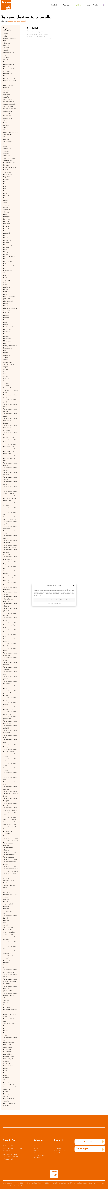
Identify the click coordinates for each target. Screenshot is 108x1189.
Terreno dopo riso (9, 866)
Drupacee (6, 1007)
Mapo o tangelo (8, 245)
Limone (6, 228)
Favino (5, 186)
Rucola (5, 353)
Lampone (6, 219)
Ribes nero (7, 339)
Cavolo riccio (7, 113)
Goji (4, 1021)
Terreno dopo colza (10, 836)
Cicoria (5, 130)
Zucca (5, 890)
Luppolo (6, 1028)
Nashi (5, 263)
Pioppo (5, 303)
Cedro (5, 123)
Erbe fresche (7, 930)
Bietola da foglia (9, 78)
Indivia (5, 214)
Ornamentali (7, 911)
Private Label (58, 1153)
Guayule (6, 1061)
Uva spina (6, 878)
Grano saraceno (8, 1066)
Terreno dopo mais (10, 855)
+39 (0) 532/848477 (11, 1154)
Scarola (5, 357)
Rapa (5, 334)
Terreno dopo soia (9, 873)
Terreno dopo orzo (9, 857)
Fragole (6, 1094)
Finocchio (6, 193)
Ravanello (6, 336)
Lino (4, 231)
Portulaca (6, 324)
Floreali (5, 901)
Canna (5, 1096)
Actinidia (6, 34)
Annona (6, 45)
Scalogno (6, 355)
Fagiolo (6, 179)
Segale (5, 367)
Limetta (6, 226)
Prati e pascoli (8, 327)
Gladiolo (6, 212)
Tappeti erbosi (8, 388)
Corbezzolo (7, 148)
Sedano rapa (7, 362)
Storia (35, 1148)
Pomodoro (7, 317)
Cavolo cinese (8, 106)
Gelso (5, 202)
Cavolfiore (6, 97)
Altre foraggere (8, 1042)
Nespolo (6, 268)
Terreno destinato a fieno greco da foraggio (10, 578)
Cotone (6, 153)
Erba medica (7, 174)
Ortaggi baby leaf (9, 1087)
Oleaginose (7, 965)
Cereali (5, 925)
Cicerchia (6, 1089)
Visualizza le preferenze (67, 600)
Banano (6, 62)
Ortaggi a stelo (8, 1084)
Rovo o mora (7, 350)
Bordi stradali (8, 85)
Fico (4, 188)
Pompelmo (7, 320)
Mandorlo (6, 242)
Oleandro (6, 280)
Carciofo (6, 90)
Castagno (6, 95)
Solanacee (6, 1063)
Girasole (6, 207)
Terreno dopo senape (10, 871)
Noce (5, 278)
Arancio (6, 50)
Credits (20, 1185)
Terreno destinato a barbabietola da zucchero (10, 427)
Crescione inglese (9, 158)
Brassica (6, 88)
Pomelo (6, 315)
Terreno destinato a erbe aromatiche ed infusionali (10, 981)
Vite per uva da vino (10, 885)
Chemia (4, 21)
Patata (5, 289)
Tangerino (6, 385)
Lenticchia (6, 224)
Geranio (6, 205)
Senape (6, 369)
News (88, 5)
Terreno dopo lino (9, 852)
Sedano (6, 360)
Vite (4, 923)
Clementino (7, 141)
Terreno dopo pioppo (10, 859)
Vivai (5, 887)
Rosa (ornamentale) (10, 346)
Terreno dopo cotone (10, 838)
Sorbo (5, 374)
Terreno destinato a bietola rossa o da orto (10, 458)
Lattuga (6, 221)
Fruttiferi (6, 962)
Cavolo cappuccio (9, 104)
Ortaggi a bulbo (8, 904)
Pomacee (6, 906)
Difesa (56, 1146)
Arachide (6, 48)
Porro (5, 322)
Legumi (6, 1082)
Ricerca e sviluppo (39, 1155)
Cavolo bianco (8, 99)
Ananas (6, 1000)
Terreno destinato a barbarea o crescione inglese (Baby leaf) (10, 435)
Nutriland (78, 5)
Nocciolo (6, 275)
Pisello (5, 306)
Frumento (7, 198)
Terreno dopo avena (10, 826)
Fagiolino (6, 177)
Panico (5, 1070)
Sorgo (5, 376)
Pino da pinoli (8, 301)
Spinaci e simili (8, 934)
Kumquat (6, 216)
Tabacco (6, 383)
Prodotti (54, 5)
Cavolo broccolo (9, 102)
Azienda (66, 5)
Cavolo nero (7, 111)
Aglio (5, 36)
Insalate (6, 920)
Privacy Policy (57, 603)
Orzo (5, 285)
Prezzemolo (7, 329)
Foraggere (7, 960)
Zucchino (6, 892)
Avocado (6, 1002)
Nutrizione (57, 1148)
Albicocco (6, 43)
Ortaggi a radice (9, 932)
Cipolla (5, 137)
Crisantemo (7, 160)
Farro (5, 181)
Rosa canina (7, 348)
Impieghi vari (7, 1054)
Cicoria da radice (9, 1080)
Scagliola (6, 1077)
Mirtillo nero (7, 259)
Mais (4, 235)
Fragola (6, 195)
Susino (5, 381)
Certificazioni (38, 1153)
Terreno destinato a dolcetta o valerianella (10, 552)
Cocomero (7, 144)
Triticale (6, 876)
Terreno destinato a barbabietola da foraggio (10, 420)
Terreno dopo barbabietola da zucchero (8, 831)
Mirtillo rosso (7, 261)
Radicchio (6, 331)
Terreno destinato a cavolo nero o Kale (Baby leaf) (10, 498)
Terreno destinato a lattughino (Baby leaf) (10, 625)
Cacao (5, 1005)
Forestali (6, 908)
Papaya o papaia (9, 1033)
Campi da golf (8, 1059)
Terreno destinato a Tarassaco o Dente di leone (10, 793)
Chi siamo (36, 1146)
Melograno (7, 252)
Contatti (96, 5)
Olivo (5, 282)
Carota (5, 92)
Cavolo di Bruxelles (9, 109)
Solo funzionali (53, 600)
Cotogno (6, 151)
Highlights (37, 1157)
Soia (4, 371)
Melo (5, 249)
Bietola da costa (9, 76)
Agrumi (6, 899)
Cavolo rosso (7, 116)
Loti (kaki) (6, 233)
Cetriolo (6, 125)
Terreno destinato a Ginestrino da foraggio (10, 599)
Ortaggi (6, 967)
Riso (4, 343)
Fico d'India (7, 191)
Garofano (6, 200)
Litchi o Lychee (8, 1026)
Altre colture (7, 998)
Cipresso (6, 139)
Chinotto (6, 127)
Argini (5, 55)
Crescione (6, 155)
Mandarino (7, 240)
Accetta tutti (39, 600)
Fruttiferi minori (9, 1056)
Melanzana (7, 247)
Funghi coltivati (8, 1019)
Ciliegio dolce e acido (10, 132)
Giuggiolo (6, 209)
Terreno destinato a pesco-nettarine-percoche (10, 693)
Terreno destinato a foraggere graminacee (10, 988)
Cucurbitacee (8, 927)
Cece (5, 120)
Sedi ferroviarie (8, 364)
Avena (5, 59)
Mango (5, 1031)
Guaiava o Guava (9, 1023)
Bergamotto (7, 73)
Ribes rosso (7, 341)
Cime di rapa (7, 134)
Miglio (5, 1068)
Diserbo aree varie (9, 167)
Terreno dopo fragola (10, 840)
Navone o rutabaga (10, 266)
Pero (5, 294)
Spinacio (6, 378)
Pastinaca (6, 287)
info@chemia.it (8, 1159)
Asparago (6, 57)
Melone (6, 254)
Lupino (5, 1091)
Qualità (36, 1150)
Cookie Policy (12, 1185)
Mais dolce (7, 238)
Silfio (5, 1035)
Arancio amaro (8, 52)
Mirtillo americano (9, 256)
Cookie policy (50, 603)
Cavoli (5, 913)
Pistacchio (6, 313)
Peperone (6, 292)
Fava (5, 184)
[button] (74, 585)
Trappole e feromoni (61, 1150)
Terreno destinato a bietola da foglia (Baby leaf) (10, 451)
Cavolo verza (7, 118)
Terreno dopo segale (10, 869)
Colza (5, 146)
